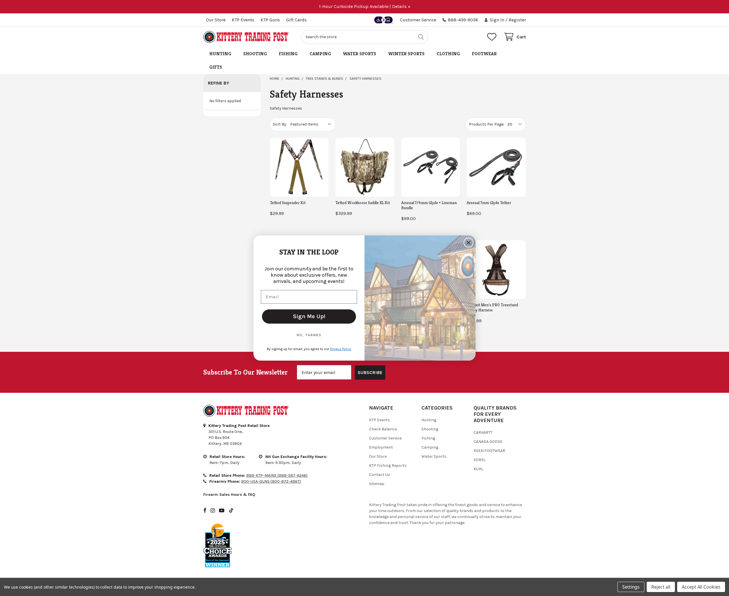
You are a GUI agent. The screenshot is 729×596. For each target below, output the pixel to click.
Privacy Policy (340, 349)
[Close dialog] (468, 242)
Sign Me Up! (309, 316)
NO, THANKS (309, 335)
